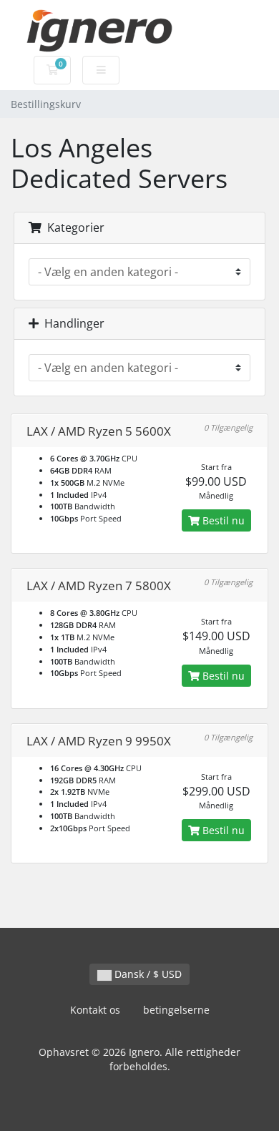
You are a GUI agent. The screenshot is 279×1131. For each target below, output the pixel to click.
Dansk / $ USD (147, 974)
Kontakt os (95, 1010)
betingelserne (176, 1010)
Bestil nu (222, 520)
